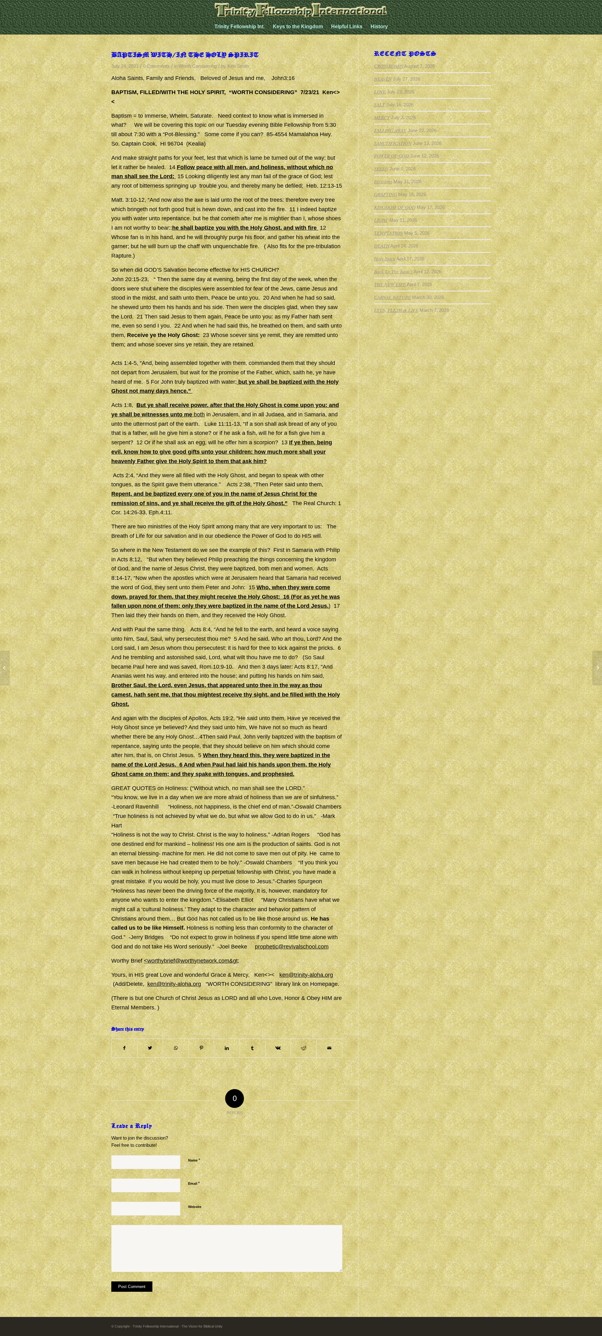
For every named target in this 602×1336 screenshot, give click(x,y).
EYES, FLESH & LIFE (396, 310)
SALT (379, 104)
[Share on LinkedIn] (227, 1048)
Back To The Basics (393, 271)
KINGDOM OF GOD (394, 207)
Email (194, 1183)
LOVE (380, 91)
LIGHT (381, 220)
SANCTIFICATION (392, 143)
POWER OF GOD (391, 155)
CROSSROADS (388, 66)
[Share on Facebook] (124, 1048)
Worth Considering (198, 66)
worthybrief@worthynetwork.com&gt (192, 961)
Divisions (383, 181)
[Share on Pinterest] (201, 1048)
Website (194, 1207)
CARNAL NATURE (392, 297)
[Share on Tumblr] (252, 1048)
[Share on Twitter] (150, 1048)
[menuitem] (239, 27)
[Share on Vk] (278, 1048)
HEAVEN (383, 79)
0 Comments (156, 66)
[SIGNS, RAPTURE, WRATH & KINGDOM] (5, 668)
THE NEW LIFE (390, 284)
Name (194, 1160)
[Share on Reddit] (303, 1048)
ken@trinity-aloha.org (306, 975)
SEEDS (381, 168)
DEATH (381, 246)
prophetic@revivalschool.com (292, 946)
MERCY (382, 117)
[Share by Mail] (329, 1048)
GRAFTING (385, 194)
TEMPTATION (388, 233)
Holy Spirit (384, 258)
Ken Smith (238, 66)
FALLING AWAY (390, 130)
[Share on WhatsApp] (175, 1048)
